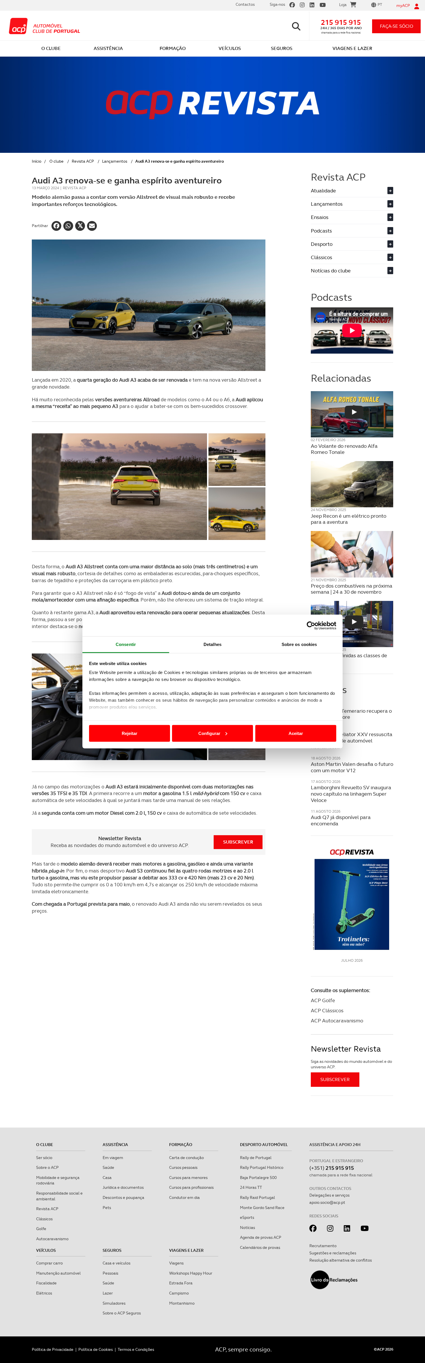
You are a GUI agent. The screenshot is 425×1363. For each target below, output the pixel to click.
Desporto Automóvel (264, 1144)
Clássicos (351, 257)
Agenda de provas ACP (260, 1237)
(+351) (331, 1168)
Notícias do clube (351, 270)
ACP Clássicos (327, 1010)
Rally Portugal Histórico (261, 1167)
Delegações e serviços (329, 1195)
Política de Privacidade (52, 1349)
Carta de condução (186, 1157)
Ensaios (351, 217)
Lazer (108, 1293)
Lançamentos (114, 161)
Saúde (108, 1167)
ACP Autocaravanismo (337, 1020)
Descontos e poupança (123, 1197)
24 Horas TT (251, 1187)
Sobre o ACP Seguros (122, 1313)
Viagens (176, 1263)
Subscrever (238, 842)
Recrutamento (323, 1245)
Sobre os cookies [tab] (299, 644)
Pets (107, 1207)
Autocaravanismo (52, 1238)
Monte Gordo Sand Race (262, 1207)
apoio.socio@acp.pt (327, 1202)
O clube (56, 161)
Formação (180, 1144)
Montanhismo (182, 1303)
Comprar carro (49, 1263)
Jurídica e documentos (123, 1187)
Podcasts (351, 230)
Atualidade (351, 190)
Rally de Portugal (255, 1157)
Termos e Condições (136, 1349)
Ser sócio (44, 1157)
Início (36, 161)
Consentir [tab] (126, 644)
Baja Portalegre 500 (258, 1177)
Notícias (247, 1227)
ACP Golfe (323, 1000)
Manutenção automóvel (58, 1273)
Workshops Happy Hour (190, 1273)
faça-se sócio (396, 26)
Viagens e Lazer (186, 1250)
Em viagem (113, 1157)
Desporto (351, 244)
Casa (107, 1177)
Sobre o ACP (47, 1167)
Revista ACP (83, 161)
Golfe (41, 1228)
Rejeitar (129, 733)
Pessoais (110, 1273)
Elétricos (44, 1293)
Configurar (209, 733)
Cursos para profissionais (191, 1187)
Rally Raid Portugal (257, 1197)
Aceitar (296, 733)
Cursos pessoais (183, 1167)
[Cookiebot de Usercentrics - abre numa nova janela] (311, 625)
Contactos (245, 4)
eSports (247, 1217)
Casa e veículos (116, 1263)
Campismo (179, 1293)
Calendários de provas (260, 1247)
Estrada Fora (181, 1283)
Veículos (46, 1250)
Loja (343, 4)
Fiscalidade (46, 1283)
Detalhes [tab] (212, 644)
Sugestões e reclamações (332, 1253)
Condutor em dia (184, 1197)
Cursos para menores (188, 1177)
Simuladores (114, 1303)
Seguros (112, 1250)
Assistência (115, 1144)
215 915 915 (341, 22)
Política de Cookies (95, 1349)
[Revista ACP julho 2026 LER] (352, 899)
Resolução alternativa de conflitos (340, 1260)
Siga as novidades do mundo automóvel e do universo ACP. (351, 1064)
